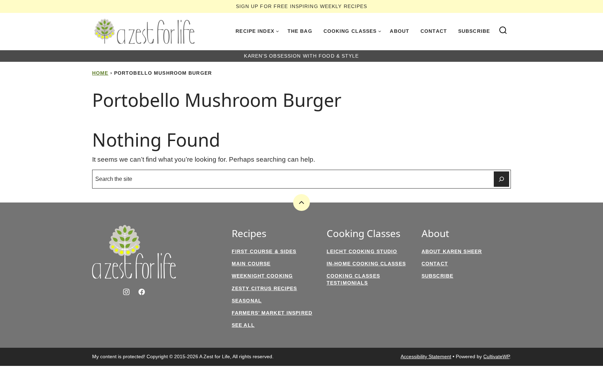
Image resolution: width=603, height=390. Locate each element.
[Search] (503, 30)
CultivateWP (496, 356)
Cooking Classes (350, 31)
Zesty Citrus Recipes (264, 288)
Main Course (251, 263)
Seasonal (247, 300)
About (399, 31)
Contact (433, 31)
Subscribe (474, 31)
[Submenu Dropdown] (277, 31)
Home (100, 73)
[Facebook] (141, 292)
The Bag (300, 31)
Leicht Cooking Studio (362, 251)
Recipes (249, 234)
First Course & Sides (264, 251)
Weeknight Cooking (262, 276)
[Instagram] (126, 292)
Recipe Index (255, 31)
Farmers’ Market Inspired (272, 313)
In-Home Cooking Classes (366, 263)
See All (243, 325)
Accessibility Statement (426, 356)
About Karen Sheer (452, 251)
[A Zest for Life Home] (144, 31)
